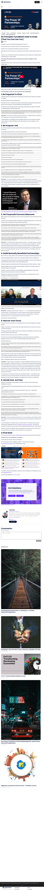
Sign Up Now (22, 25)
